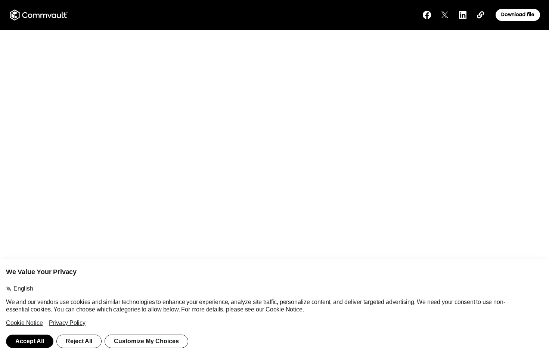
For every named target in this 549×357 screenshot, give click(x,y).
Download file (517, 14)
